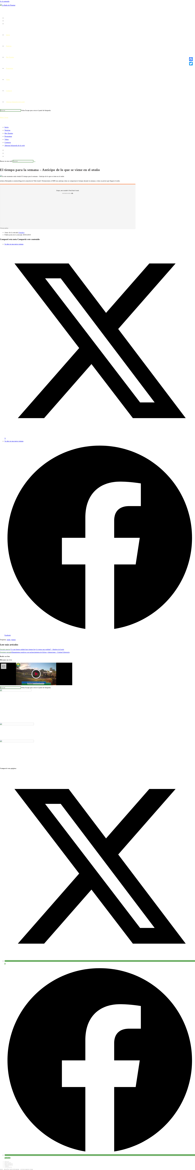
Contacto (8, 142)
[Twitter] (191, 63)
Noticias (7, 130)
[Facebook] (191, 59)
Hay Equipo (9, 133)
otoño (8, 640)
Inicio (7, 127)
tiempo (13, 640)
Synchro (21, 232)
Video (7, 139)
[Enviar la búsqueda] (34, 161)
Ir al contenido (4, 1)
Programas (8, 136)
